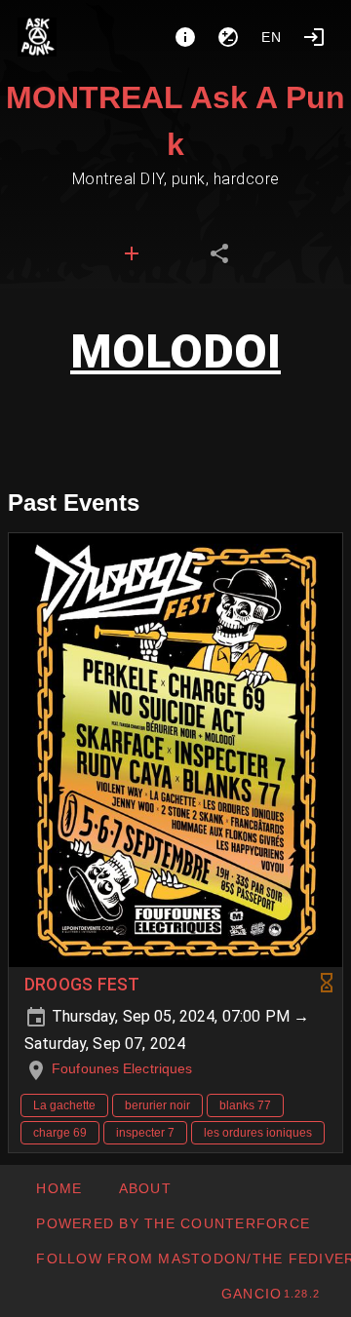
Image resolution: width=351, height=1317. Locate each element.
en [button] (272, 37)
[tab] (132, 253)
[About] (185, 37)
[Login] (313, 37)
